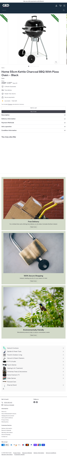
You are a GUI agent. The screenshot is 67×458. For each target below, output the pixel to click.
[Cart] (60, 5)
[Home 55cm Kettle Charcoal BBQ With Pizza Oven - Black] (12, 153)
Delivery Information (6, 428)
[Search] (64, 10)
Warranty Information (7, 432)
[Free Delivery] (33, 199)
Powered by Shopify (19, 454)
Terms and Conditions (7, 417)
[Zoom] (56, 62)
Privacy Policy (5, 420)
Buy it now (33, 111)
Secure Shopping (5, 434)
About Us (3, 411)
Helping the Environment (7, 415)
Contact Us (4, 436)
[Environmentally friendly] (33, 307)
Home (2, 67)
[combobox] (33, 10)
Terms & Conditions (51, 453)
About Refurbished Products (8, 413)
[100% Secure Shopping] (33, 253)
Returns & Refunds (6, 430)
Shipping (10, 104)
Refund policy (4, 422)
